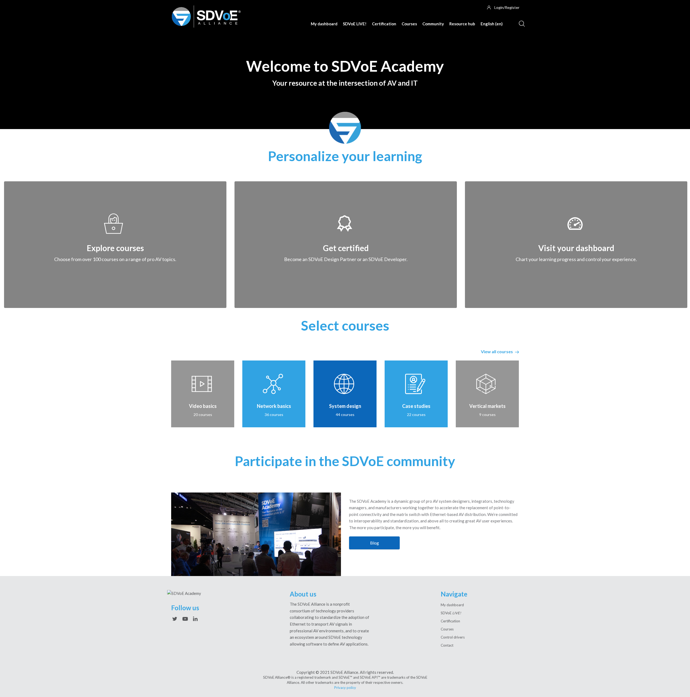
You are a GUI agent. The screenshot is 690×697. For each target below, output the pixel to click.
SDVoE (451, 613)
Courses (409, 23)
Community (433, 23)
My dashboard (324, 23)
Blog (374, 542)
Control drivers (453, 637)
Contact (447, 645)
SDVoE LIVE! (355, 23)
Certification (384, 23)
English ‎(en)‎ (492, 23)
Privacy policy (345, 687)
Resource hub (462, 23)
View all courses (497, 351)
